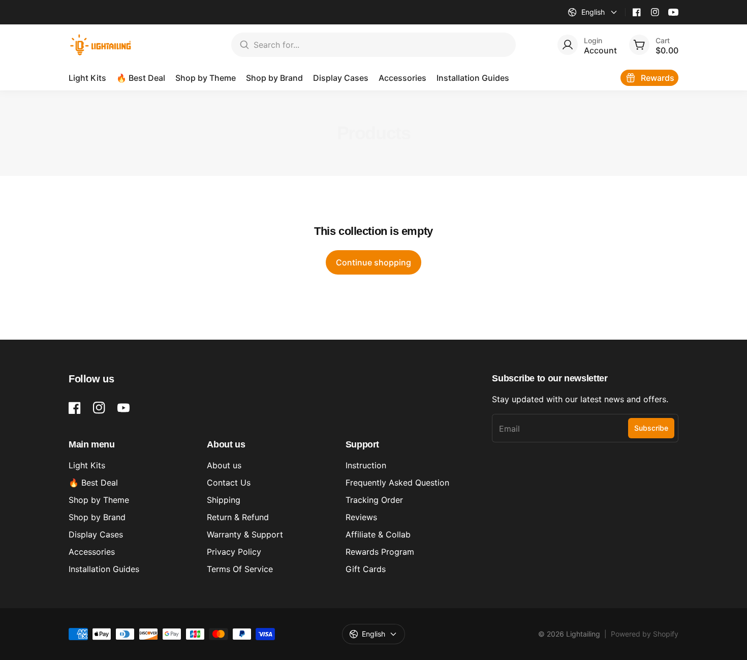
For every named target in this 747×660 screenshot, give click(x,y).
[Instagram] (655, 12)
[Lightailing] (101, 45)
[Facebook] (637, 12)
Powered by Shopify (644, 633)
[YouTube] (673, 12)
